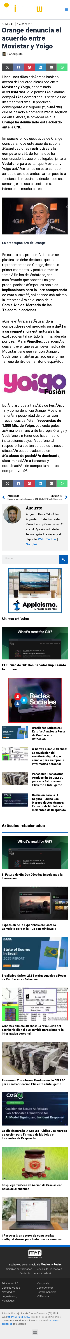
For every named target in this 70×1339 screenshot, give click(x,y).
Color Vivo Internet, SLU (18, 1317)
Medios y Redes (51, 1264)
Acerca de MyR (42, 1273)
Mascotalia (43, 1283)
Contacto (25, 1273)
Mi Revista (43, 1296)
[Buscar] (63, 559)
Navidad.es (8, 1292)
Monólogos (8, 1300)
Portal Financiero (46, 1292)
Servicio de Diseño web (49, 1269)
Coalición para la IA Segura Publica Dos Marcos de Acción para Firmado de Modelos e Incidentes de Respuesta (49, 802)
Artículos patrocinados (19, 1269)
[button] (35, 1332)
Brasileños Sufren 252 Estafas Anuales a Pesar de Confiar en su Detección (49, 733)
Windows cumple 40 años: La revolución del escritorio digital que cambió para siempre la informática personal (49, 756)
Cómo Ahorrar (45, 1287)
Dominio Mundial (11, 1287)
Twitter (51, 539)
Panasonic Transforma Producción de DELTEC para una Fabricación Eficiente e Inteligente (47, 779)
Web (41, 539)
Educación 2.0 (10, 1283)
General (8, 24)
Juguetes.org (9, 1296)
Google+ (32, 544)
